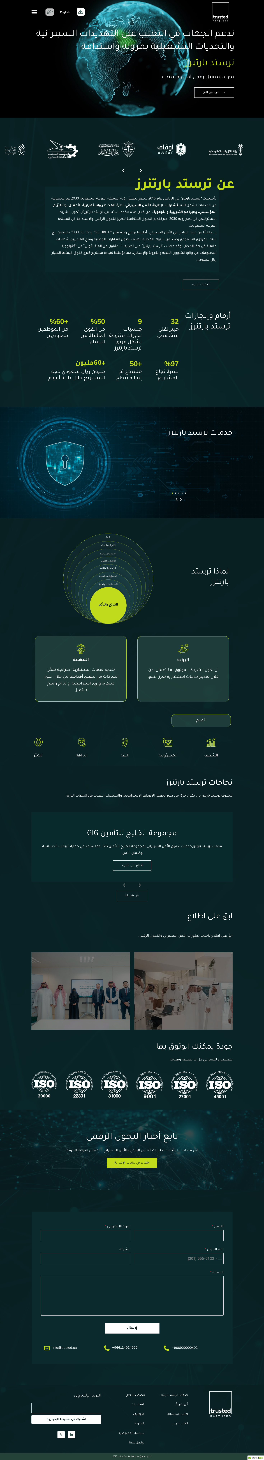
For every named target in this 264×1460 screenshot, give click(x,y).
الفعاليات (138, 1404)
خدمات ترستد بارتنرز (174, 1395)
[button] (34, 12)
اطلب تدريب (180, 1423)
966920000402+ (185, 1348)
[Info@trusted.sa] (47, 1348)
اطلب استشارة (177, 1414)
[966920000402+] (166, 1348)
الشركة (124, 1250)
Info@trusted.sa (64, 1348)
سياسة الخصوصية (132, 1433)
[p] (51, 12)
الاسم (218, 1226)
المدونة (140, 1423)
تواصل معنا (137, 1443)
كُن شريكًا (181, 1404)
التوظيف (139, 1414)
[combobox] (219, 1258)
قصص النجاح (135, 1395)
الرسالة (217, 1273)
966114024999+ (125, 1347)
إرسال (132, 1328)
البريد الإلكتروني (117, 1226)
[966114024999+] (107, 1348)
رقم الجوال (214, 1250)
